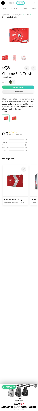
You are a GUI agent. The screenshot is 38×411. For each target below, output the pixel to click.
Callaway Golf (17, 15)
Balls (27, 15)
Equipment (5, 15)
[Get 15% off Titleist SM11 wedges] (19, 397)
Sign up (20, 3)
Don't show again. (19, 409)
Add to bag (19, 92)
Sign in (11, 3)
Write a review (18, 87)
